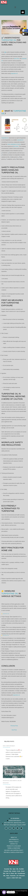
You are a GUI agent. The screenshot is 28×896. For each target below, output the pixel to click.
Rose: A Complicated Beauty (9, 745)
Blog (7, 747)
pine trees (16, 58)
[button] (15, 7)
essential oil (20, 140)
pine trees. (16, 146)
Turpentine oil (4, 137)
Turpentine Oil (8, 40)
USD (24, 33)
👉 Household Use (5, 613)
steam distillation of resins (14, 144)
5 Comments (4, 747)
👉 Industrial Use (5, 635)
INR (25, 30)
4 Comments (4, 784)
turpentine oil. (14, 73)
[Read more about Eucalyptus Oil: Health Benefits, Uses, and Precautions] (14, 772)
